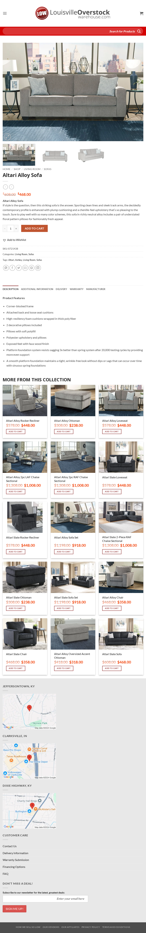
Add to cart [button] (15, 431)
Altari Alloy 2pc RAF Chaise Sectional (71, 478)
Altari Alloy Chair (112, 597)
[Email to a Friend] (25, 268)
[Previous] (10, 92)
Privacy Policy (91, 927)
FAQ (5, 873)
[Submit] (139, 31)
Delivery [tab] (61, 289)
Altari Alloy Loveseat (115, 420)
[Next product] (5, 186)
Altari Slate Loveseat (114, 477)
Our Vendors (51, 927)
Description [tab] (11, 289)
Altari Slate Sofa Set (66, 597)
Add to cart (34, 228)
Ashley (18, 259)
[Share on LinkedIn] (38, 268)
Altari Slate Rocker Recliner (22, 537)
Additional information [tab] (37, 289)
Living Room (32, 169)
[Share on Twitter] (19, 268)
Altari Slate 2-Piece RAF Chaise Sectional (116, 538)
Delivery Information (15, 853)
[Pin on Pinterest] (32, 268)
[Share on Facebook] (12, 268)
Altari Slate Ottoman (19, 597)
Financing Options (14, 866)
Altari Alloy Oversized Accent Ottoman (72, 655)
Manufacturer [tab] (96, 289)
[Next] (136, 92)
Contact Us (10, 846)
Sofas (47, 169)
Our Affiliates (70, 927)
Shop (17, 169)
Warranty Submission (16, 859)
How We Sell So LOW (28, 927)
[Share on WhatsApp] (6, 268)
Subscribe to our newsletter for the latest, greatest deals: (34, 892)
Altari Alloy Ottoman (67, 420)
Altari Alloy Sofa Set (66, 537)
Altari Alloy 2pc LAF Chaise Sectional (22, 478)
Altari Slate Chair (16, 654)
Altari (11, 259)
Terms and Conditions (116, 927)
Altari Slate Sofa (112, 654)
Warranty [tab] (77, 289)
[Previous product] (11, 186)
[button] (5, 13)
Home (6, 169)
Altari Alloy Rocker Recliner (23, 420)
